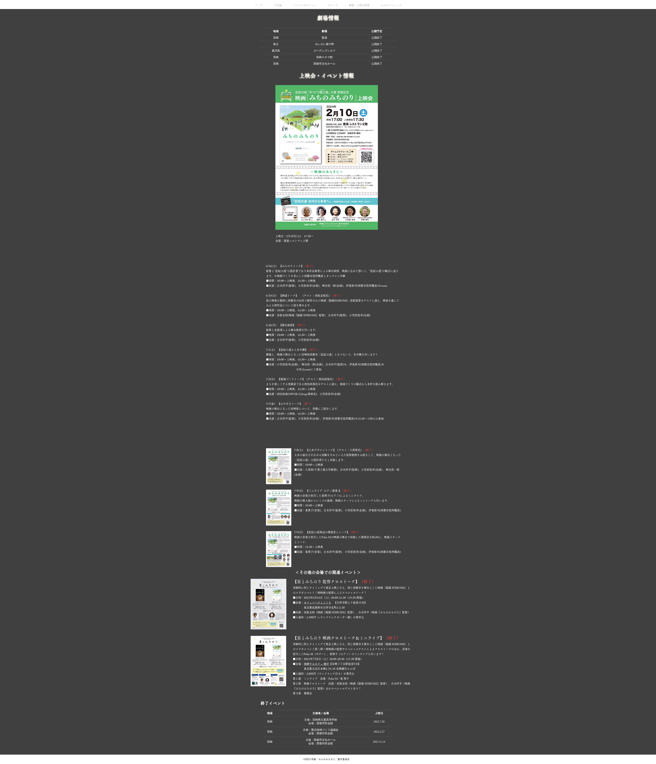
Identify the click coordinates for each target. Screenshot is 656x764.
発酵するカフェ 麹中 (316, 664)
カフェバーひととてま (317, 602)
